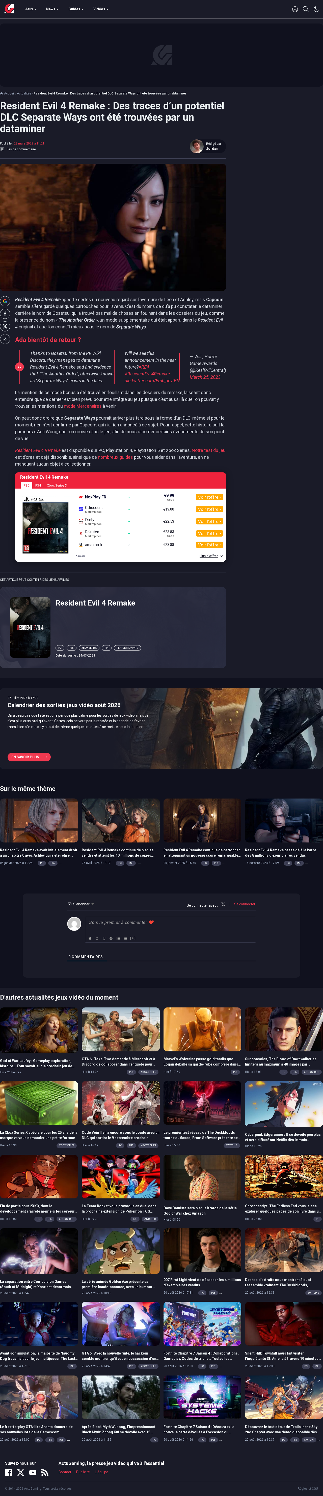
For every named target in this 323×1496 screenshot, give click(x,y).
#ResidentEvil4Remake (147, 373)
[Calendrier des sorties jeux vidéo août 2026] (161, 728)
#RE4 (144, 367)
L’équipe (101, 1472)
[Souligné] (104, 938)
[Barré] (111, 938)
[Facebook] (8, 1472)
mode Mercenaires (83, 406)
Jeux (29, 9)
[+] (133, 938)
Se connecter (244, 904)
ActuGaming (9, 9)
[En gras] (90, 938)
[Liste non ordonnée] (125, 938)
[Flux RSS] (44, 1472)
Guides (74, 9)
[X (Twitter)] (20, 1472)
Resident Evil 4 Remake (95, 602)
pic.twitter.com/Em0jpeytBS (152, 380)
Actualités (24, 93)
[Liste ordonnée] (118, 938)
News (50, 9)
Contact (65, 1472)
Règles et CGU (308, 1488)
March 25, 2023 (205, 377)
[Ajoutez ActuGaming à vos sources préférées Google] (5, 301)
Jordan (212, 149)
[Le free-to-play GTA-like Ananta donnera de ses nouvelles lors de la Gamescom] (39, 1397)
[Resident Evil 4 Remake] (30, 627)
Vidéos (99, 9)
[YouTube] (32, 1472)
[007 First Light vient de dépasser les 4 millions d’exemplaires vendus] (202, 1249)
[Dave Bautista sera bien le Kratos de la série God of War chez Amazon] (202, 1177)
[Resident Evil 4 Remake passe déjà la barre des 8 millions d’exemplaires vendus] (284, 820)
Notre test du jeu (209, 450)
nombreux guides (115, 457)
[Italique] (97, 938)
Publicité (83, 1472)
